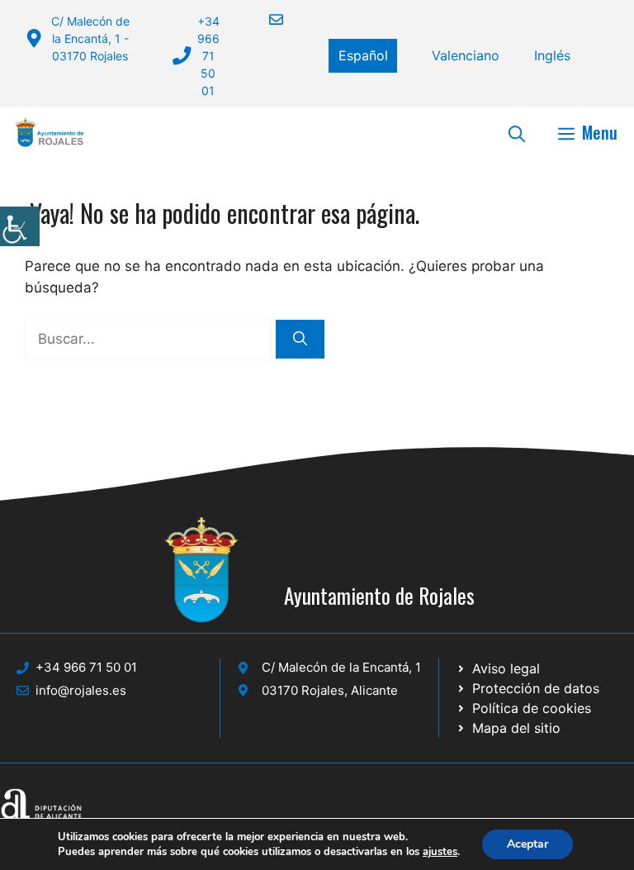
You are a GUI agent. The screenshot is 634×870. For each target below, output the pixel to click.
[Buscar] (300, 339)
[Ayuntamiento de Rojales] (49, 132)
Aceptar (527, 844)
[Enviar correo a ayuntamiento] (265, 19)
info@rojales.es (80, 690)
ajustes (440, 851)
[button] (517, 132)
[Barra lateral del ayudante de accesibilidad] (20, 226)
